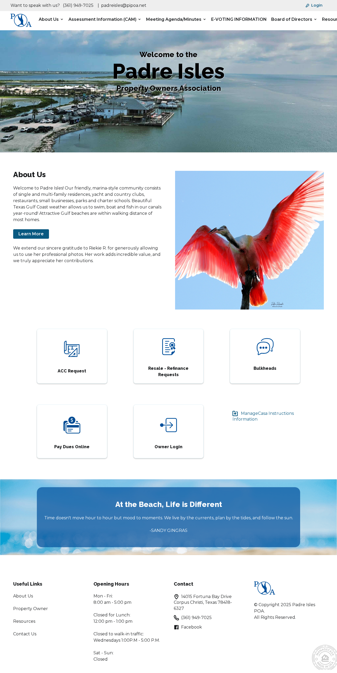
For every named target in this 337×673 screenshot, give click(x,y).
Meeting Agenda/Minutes (173, 19)
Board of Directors (291, 19)
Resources (24, 621)
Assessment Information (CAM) (102, 19)
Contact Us (24, 633)
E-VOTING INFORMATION (239, 19)
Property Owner (30, 608)
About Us (49, 19)
